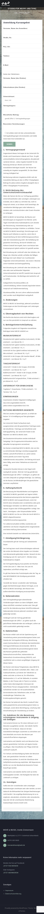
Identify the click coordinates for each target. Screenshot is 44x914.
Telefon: (6, 56)
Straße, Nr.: (7, 37)
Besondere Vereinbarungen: (14, 124)
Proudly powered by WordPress (16, 908)
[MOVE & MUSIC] (6, 3)
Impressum (9, 890)
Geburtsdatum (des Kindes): (14, 87)
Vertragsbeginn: (9, 105)
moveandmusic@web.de (16, 845)
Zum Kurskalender (22, 13)
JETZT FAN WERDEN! (10, 866)
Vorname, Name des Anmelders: (15, 28)
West (35, 908)
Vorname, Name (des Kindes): (14, 78)
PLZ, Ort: (6, 47)
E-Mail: (6, 65)
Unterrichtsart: (9, 96)
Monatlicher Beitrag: (11, 115)
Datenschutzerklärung (13, 894)
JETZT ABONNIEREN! (10, 873)
